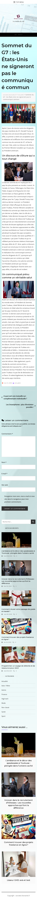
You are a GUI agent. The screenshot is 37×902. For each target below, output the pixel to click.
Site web (5, 485)
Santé (3, 712)
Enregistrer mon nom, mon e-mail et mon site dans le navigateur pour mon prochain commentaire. (19, 499)
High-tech (5, 699)
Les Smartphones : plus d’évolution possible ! (19, 405)
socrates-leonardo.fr (23, 896)
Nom (4, 462)
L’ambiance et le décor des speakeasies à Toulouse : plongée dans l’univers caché (18, 763)
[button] (18, 35)
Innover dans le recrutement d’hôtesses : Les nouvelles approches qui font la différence (18, 581)
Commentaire (7, 434)
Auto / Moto (6, 686)
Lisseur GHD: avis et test (18, 880)
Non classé (5, 707)
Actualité (18, 383)
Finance (4, 694)
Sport (3, 716)
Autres (4, 690)
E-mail (4, 474)
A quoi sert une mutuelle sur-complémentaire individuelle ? (15, 397)
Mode (4, 703)
